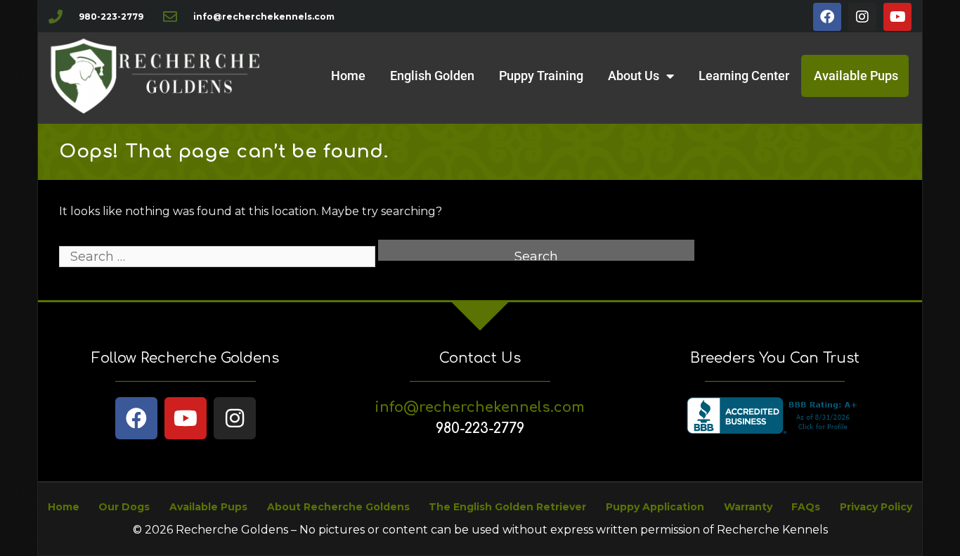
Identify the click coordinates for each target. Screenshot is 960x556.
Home (348, 75)
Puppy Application (655, 506)
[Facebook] (827, 17)
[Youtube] (897, 17)
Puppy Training (541, 75)
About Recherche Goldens (338, 506)
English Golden (432, 75)
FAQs (805, 506)
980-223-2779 (480, 428)
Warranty (748, 506)
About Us (633, 75)
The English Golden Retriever (507, 506)
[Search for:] (218, 257)
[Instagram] (862, 17)
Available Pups (856, 75)
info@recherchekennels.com (480, 407)
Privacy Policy (876, 506)
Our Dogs (124, 506)
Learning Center (744, 75)
